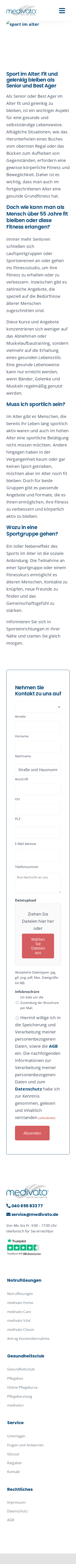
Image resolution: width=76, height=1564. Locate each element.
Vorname (21, 736)
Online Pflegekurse (22, 1387)
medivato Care (19, 1311)
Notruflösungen (20, 1293)
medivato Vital (18, 1320)
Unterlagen (16, 1436)
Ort (17, 799)
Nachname (23, 756)
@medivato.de (34, 1214)
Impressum (16, 1502)
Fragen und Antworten (25, 1445)
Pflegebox (15, 1378)
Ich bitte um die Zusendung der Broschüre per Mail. (39, 1002)
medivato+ (15, 1405)
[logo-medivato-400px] (21, 7)
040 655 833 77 (27, 1206)
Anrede (20, 716)
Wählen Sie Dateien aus (38, 946)
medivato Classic (20, 1329)
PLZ (17, 819)
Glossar (13, 1454)
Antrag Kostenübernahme (28, 1338)
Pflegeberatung (19, 1396)
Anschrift (21, 779)
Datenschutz (28, 1089)
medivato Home (20, 1302)
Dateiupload (25, 900)
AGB (53, 1046)
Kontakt (13, 1471)
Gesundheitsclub (21, 1369)
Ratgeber (14, 1463)
